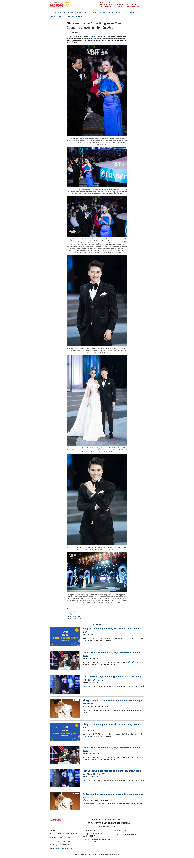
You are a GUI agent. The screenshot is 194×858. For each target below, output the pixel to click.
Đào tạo (63, 12)
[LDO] (65, 636)
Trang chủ (54, 12)
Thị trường (93, 12)
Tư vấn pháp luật (77, 16)
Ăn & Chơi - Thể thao (107, 12)
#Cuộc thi (73, 614)
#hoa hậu (73, 612)
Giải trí (86, 12)
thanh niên (85, 640)
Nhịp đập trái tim (121, 12)
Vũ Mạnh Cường (94, 36)
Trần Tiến (131, 662)
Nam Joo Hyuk (87, 686)
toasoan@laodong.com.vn (63, 849)
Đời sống (71, 12)
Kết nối (60, 16)
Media (68, 16)
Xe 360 (53, 16)
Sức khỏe (133, 12)
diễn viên (89, 710)
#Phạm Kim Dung (75, 618)
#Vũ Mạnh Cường (75, 616)
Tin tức (78, 12)
